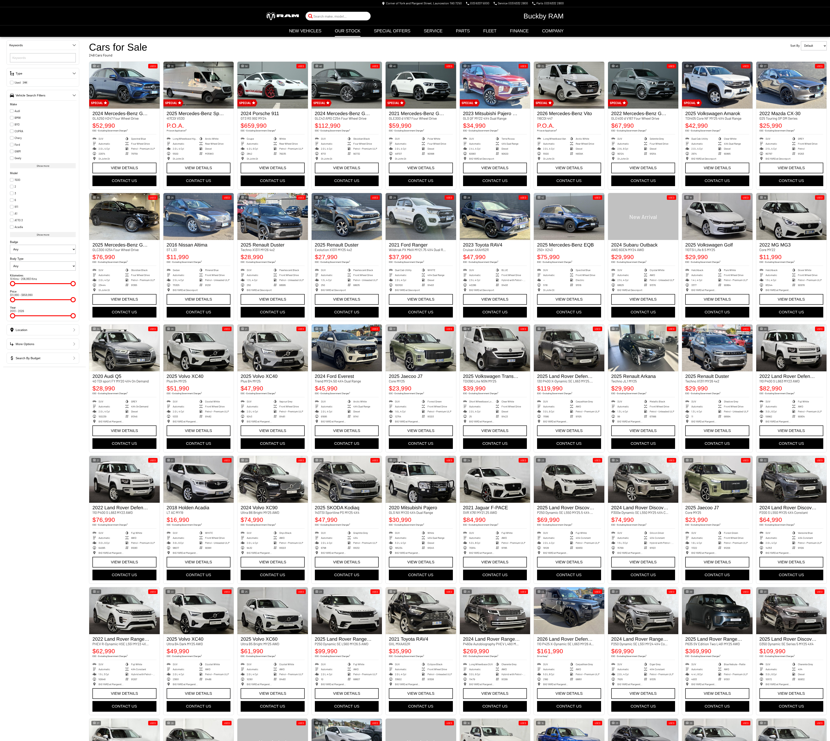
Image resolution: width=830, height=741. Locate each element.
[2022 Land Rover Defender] (791, 347)
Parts (463, 30)
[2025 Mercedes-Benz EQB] (569, 216)
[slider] (12, 283)
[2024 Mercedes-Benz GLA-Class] (124, 85)
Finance (519, 30)
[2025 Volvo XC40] (198, 347)
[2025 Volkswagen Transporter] (495, 347)
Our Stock (347, 30)
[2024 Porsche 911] (272, 85)
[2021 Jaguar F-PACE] (495, 479)
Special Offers (392, 30)
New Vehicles (305, 30)
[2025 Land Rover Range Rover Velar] (347, 610)
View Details (124, 168)
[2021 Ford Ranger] (421, 216)
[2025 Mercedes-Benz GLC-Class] (124, 216)
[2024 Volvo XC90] (272, 479)
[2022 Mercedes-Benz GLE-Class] (643, 85)
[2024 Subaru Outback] (643, 216)
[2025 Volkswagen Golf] (717, 216)
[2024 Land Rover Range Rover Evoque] (643, 610)
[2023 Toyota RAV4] (495, 216)
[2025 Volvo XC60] (272, 610)
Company (553, 30)
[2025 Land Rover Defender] (569, 347)
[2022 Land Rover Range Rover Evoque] (124, 610)
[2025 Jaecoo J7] (421, 347)
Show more (43, 165)
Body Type (16, 258)
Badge (14, 242)
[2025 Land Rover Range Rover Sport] (717, 610)
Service (433, 30)
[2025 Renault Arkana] (643, 347)
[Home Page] (282, 16)
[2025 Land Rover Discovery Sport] (569, 479)
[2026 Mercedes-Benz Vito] (569, 85)
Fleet (489, 30)
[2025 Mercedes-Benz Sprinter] (198, 85)
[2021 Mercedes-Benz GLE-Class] (421, 85)
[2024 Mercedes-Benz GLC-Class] (347, 85)
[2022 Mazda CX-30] (791, 85)
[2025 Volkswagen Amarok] (717, 85)
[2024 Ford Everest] (347, 347)
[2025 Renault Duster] (272, 216)
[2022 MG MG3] (791, 216)
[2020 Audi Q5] (124, 347)
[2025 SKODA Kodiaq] (347, 479)
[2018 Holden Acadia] (198, 479)
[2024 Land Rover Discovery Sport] (643, 479)
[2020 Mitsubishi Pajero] (421, 479)
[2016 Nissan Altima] (198, 216)
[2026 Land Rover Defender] (569, 610)
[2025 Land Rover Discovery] (791, 610)
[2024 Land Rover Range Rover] (495, 610)
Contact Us (124, 181)
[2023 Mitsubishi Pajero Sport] (495, 85)
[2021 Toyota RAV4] (421, 610)
